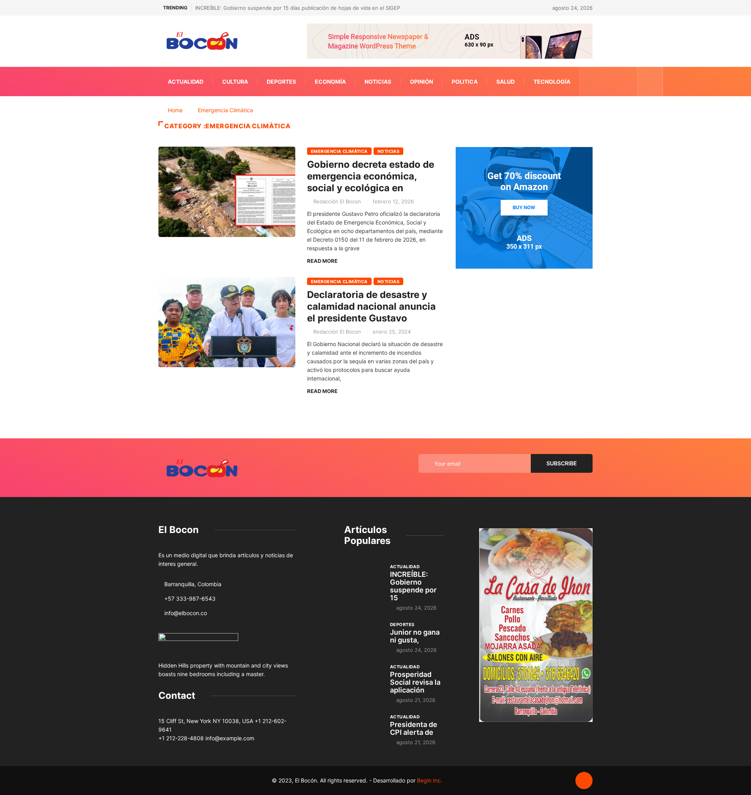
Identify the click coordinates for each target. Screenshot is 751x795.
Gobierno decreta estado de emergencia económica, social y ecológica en (370, 176)
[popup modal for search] (650, 81)
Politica (465, 81)
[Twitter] (603, 81)
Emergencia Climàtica (225, 110)
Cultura (235, 81)
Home (175, 110)
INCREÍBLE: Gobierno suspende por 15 (413, 586)
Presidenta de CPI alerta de (413, 728)
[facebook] (591, 81)
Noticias (378, 81)
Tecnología (552, 81)
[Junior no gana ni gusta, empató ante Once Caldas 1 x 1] (363, 635)
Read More (322, 261)
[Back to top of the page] (584, 781)
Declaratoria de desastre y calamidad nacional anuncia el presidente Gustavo (371, 306)
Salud (505, 81)
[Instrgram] (615, 81)
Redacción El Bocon (337, 201)
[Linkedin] (627, 81)
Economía (330, 81)
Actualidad (185, 81)
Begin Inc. (429, 780)
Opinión (421, 81)
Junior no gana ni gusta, (415, 636)
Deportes (281, 81)
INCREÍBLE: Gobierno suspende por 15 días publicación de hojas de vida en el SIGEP (297, 8)
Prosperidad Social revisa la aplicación (415, 682)
